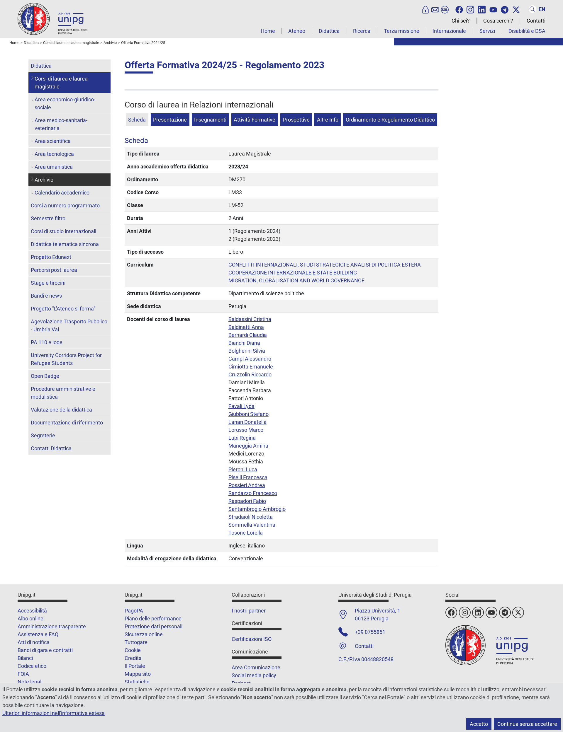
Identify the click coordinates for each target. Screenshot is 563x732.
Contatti (536, 21)
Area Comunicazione (256, 667)
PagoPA (134, 611)
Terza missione (401, 31)
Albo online (30, 618)
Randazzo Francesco (252, 493)
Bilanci (25, 658)
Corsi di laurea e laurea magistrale (61, 83)
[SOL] (445, 9)
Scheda (137, 120)
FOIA (23, 674)
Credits (133, 658)
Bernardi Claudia (247, 335)
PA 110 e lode (46, 342)
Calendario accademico (62, 193)
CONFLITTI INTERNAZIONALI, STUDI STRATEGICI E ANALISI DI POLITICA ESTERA (324, 265)
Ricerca (361, 31)
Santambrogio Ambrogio (257, 509)
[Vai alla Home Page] (53, 19)
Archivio (44, 180)
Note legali (30, 682)
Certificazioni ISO (252, 639)
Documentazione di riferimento (67, 422)
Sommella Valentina (251, 525)
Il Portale (135, 666)
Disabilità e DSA (526, 31)
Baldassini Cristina (249, 319)
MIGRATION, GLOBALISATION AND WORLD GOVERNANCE (296, 280)
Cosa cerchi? (498, 21)
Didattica (329, 31)
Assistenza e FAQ (38, 634)
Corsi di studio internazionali (63, 231)
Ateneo (296, 31)
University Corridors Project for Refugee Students (66, 359)
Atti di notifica (34, 642)
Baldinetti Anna (246, 327)
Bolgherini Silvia (246, 351)
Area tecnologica (54, 154)
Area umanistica (54, 167)
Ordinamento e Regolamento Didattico (390, 120)
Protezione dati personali (153, 626)
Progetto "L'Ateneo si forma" (63, 309)
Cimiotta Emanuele (250, 367)
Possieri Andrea (246, 485)
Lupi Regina (242, 438)
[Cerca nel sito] (532, 9)
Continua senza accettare (527, 724)
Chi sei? (461, 21)
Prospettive (296, 120)
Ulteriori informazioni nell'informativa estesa (53, 713)
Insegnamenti (210, 120)
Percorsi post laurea (54, 270)
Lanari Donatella (247, 422)
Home (268, 31)
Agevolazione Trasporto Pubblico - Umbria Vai (69, 325)
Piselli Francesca (247, 477)
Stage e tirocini (48, 283)
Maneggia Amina (248, 446)
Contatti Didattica (51, 448)
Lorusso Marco (245, 430)
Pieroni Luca (242, 469)
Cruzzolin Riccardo (250, 374)
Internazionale (449, 31)
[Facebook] (459, 9)
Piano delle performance (153, 618)
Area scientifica (53, 141)
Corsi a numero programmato (65, 205)
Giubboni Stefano (248, 414)
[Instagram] (470, 9)
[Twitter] (516, 9)
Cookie (133, 650)
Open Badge (45, 376)
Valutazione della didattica (61, 410)
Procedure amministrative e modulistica (63, 393)
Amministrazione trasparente (52, 626)
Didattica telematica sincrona (65, 244)
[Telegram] (504, 9)
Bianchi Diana (244, 343)
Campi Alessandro (249, 359)
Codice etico (32, 666)
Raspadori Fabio (247, 501)
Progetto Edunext (51, 257)
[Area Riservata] (425, 9)
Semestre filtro (48, 218)
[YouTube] (493, 9)
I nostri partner (249, 611)
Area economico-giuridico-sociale (65, 103)
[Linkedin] (482, 9)
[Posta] (435, 9)
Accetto (479, 724)
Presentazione (170, 120)
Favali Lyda (241, 406)
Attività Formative (254, 120)
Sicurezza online (144, 634)
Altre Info (327, 120)
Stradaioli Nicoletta (250, 517)
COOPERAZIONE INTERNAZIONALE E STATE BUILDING (292, 272)
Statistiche (137, 682)
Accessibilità (32, 611)
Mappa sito (138, 674)
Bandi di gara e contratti (45, 650)
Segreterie (43, 435)
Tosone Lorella (245, 533)
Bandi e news (46, 296)
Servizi (487, 31)
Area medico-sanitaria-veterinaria (61, 124)
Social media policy (254, 675)
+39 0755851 (370, 632)
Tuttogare (136, 642)
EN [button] (542, 9)
